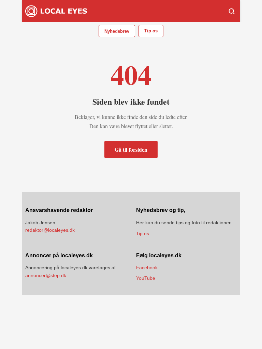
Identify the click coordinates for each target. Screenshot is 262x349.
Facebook (147, 267)
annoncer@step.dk (45, 275)
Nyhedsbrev (116, 31)
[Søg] (232, 11)
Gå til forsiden (131, 149)
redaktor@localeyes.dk (50, 230)
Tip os (151, 30)
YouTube (145, 278)
